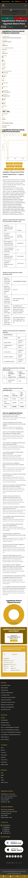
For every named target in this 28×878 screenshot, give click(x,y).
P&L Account (10, 166)
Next (26, 662)
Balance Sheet (18, 163)
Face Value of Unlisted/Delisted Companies (11, 732)
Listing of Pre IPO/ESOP (6, 699)
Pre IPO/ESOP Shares (5, 685)
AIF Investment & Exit (5, 709)
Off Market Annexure (5, 725)
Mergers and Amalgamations (7, 707)
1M (6, 135)
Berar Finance (12, 1)
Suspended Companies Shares (8, 702)
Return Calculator (5, 739)
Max (25, 135)
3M (10, 135)
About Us (3, 750)
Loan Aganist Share (5, 695)
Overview (9, 163)
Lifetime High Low (5, 737)
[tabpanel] (14, 662)
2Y (18, 135)
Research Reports (5, 722)
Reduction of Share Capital (7, 704)
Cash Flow (18, 166)
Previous (1, 662)
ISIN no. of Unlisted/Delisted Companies (10, 729)
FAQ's (2, 747)
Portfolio (3, 717)
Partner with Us (4, 782)
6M (13, 135)
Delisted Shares (4, 687)
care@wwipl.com (7, 833)
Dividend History (19, 169)
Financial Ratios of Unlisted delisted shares (10, 734)
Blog (2, 777)
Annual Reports (4, 720)
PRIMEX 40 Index (4, 764)
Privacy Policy (4, 755)
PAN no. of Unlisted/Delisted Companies (10, 727)
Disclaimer (3, 757)
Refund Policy (4, 762)
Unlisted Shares (4, 690)
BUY (7, 18)
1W (4, 135)
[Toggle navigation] (25, 6)
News (2, 772)
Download (14, 640)
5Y (21, 135)
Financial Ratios (9, 169)
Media (2, 775)
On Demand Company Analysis (8, 697)
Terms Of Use (4, 759)
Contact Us (3, 752)
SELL (21, 18)
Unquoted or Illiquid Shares (7, 692)
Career (2, 780)
